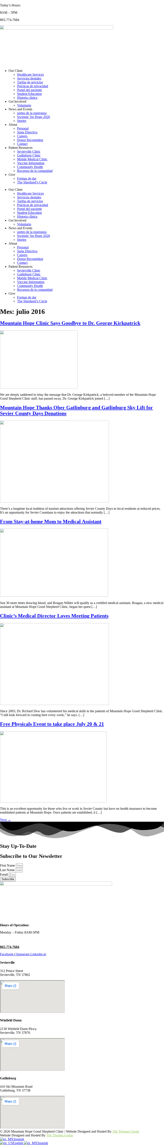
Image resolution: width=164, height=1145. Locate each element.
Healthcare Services (30, 74)
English (18, 1143)
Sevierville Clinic (28, 151)
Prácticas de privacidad (32, 86)
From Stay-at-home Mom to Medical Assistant (50, 521)
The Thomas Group (125, 1131)
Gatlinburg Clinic (29, 155)
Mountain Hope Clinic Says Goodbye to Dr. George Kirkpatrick (70, 323)
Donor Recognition (30, 140)
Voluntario (24, 105)
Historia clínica (27, 97)
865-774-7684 (9, 947)
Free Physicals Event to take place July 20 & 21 (52, 724)
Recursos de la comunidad (35, 171)
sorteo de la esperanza (32, 113)
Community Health (30, 167)
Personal (23, 128)
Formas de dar (26, 178)
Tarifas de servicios (30, 82)
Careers (22, 136)
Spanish (18, 1139)
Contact (22, 144)
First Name (8, 865)
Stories (21, 121)
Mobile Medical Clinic (32, 159)
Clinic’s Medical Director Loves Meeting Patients (54, 616)
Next (5, 819)
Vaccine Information (30, 163)
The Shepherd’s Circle (32, 182)
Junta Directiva (27, 132)
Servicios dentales (29, 78)
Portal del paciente (29, 90)
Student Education (29, 94)
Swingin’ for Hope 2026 (33, 117)
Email (4, 874)
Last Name (8, 870)
